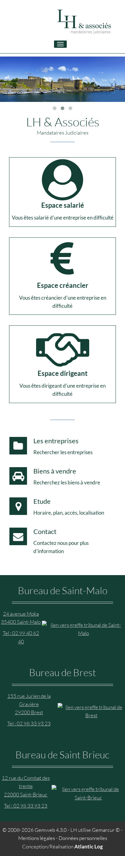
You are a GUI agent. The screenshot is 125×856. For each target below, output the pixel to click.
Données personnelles (83, 838)
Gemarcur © (106, 830)
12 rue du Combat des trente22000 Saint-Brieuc (26, 786)
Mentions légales (36, 838)
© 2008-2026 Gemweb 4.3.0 (34, 830)
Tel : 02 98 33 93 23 (29, 723)
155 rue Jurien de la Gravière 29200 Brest (29, 704)
